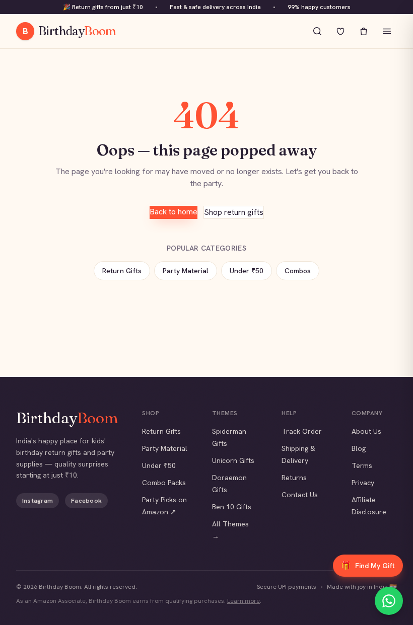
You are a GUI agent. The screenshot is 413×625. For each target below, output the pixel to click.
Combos (298, 270)
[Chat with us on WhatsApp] (389, 601)
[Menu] (387, 31)
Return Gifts (122, 270)
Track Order (302, 431)
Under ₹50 (246, 270)
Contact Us (300, 494)
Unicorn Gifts (233, 460)
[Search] (317, 31)
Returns (294, 477)
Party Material (186, 270)
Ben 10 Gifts (231, 506)
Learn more (243, 601)
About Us (366, 431)
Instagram (37, 501)
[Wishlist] (340, 31)
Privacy (363, 482)
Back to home (173, 211)
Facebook (86, 501)
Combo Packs (164, 482)
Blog (359, 448)
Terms (362, 465)
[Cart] (364, 31)
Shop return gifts (233, 212)
